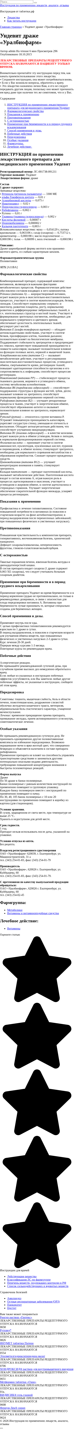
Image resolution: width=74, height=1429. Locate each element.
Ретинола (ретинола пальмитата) (22, 193)
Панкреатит (14, 1304)
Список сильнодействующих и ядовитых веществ (37, 1286)
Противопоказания (19, 117)
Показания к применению (23, 114)
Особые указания (17, 140)
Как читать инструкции (21, 20)
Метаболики (14, 910)
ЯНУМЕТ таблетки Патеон (17, 1343)
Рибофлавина (10, 210)
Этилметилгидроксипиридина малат (22, 1356)
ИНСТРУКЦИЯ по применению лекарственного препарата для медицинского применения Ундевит (38, 106)
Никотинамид (10, 203)
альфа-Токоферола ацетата (18, 197)
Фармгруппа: (15, 143)
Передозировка (16, 136)
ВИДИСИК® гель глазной (16, 1394)
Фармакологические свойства (25, 111)
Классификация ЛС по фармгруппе (29, 1279)
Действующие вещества (21, 1276)
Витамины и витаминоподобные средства (33, 913)
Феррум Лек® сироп (12, 1407)
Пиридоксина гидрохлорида (19, 206)
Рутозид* (5, 1330)
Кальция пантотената (15, 226)
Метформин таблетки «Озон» (18, 1382)
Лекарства (13, 17)
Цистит (11, 1308)
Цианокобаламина (13, 223)
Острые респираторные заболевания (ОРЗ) (33, 1301)
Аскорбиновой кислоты (16, 200)
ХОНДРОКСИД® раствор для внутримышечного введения (36, 1369)
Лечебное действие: (19, 146)
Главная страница (11, 26)
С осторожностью (18, 120)
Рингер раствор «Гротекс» (16, 1317)
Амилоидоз (14, 1298)
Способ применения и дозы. (24, 130)
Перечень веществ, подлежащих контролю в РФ (36, 1282)
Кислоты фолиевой (14, 219)
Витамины (13, 928)
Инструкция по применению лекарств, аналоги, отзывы (34, 5)
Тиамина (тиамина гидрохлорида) (23, 216)
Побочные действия (19, 133)
